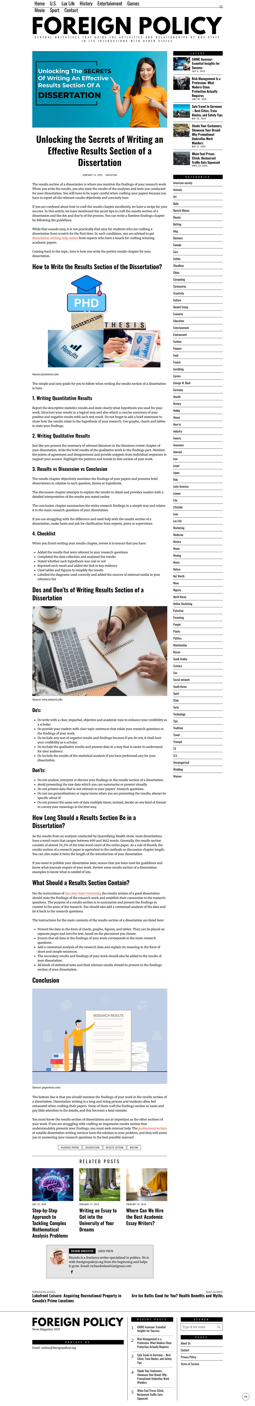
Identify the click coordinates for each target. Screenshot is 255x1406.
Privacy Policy (188, 1357)
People (177, 624)
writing (134, 1147)
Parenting (178, 617)
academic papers (70, 1147)
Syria (176, 707)
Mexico (177, 541)
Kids (175, 479)
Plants (176, 631)
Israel (176, 465)
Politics (177, 638)
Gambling (178, 369)
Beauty (177, 217)
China (176, 272)
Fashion (177, 341)
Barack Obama (181, 210)
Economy (178, 314)
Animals (177, 189)
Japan (176, 472)
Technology (179, 714)
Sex (175, 672)
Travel (176, 735)
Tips (175, 721)
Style (176, 700)
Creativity (178, 293)
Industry (177, 431)
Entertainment (181, 327)
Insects (177, 438)
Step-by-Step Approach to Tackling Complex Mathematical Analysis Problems (50, 1223)
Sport (176, 693)
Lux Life (177, 521)
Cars (175, 252)
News (176, 583)
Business (178, 238)
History (177, 403)
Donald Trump (180, 307)
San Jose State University (82, 893)
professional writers (152, 1128)
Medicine (178, 534)
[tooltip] (72, 1272)
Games (177, 376)
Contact (185, 1350)
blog (175, 231)
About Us (186, 1343)
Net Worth (178, 576)
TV (174, 748)
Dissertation (92, 1147)
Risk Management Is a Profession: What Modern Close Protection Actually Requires (206, 87)
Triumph (177, 741)
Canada (177, 245)
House (176, 417)
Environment (180, 334)
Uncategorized (181, 762)
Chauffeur (178, 265)
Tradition (178, 728)
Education (111, 175)
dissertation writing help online (55, 238)
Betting (177, 224)
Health (177, 396)
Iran (175, 459)
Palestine (178, 610)
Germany (178, 390)
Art (175, 196)
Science (177, 666)
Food (175, 355)
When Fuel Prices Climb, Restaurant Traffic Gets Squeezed (206, 158)
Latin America (181, 486)
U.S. (175, 755)
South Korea (180, 686)
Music (176, 562)
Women (177, 776)
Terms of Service (190, 1364)
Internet (177, 452)
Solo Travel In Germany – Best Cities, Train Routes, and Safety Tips (207, 110)
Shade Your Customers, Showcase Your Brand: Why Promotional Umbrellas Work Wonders (207, 134)
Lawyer (177, 493)
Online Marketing (182, 603)
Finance (177, 348)
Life (175, 500)
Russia (176, 652)
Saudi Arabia (180, 659)
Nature (177, 569)
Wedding (178, 769)
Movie (176, 548)
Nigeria (177, 590)
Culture (177, 300)
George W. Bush (181, 383)
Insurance (178, 445)
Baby (175, 203)
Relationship (180, 645)
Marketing (178, 528)
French (177, 362)
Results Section (114, 1147)
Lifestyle (178, 507)
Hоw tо (177, 424)
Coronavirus (179, 286)
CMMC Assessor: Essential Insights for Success (206, 63)
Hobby (176, 410)
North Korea (179, 597)
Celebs (177, 258)
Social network (181, 679)
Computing (179, 279)
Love (175, 514)
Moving (177, 555)
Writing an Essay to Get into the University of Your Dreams (98, 1219)
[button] (219, 1327)
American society (182, 183)
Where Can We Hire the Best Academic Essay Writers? (145, 1216)
